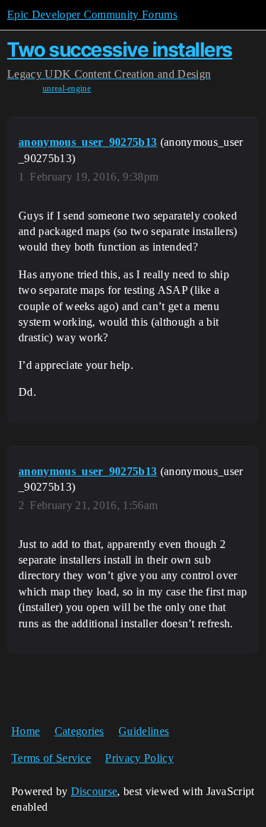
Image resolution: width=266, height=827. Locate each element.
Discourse (94, 791)
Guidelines (143, 731)
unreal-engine (67, 88)
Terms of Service (51, 758)
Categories (79, 731)
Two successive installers (120, 50)
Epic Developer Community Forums (92, 14)
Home (25, 731)
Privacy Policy (139, 758)
